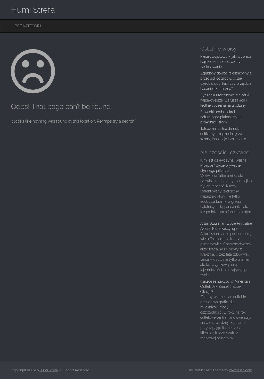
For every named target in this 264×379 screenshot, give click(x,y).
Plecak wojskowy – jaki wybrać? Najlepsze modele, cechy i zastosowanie (225, 61)
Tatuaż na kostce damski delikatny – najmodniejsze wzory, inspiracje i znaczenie (223, 134)
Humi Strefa (33, 9)
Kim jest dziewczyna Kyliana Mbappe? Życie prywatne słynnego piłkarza (223, 165)
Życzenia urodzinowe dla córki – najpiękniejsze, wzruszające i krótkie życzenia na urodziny (226, 100)
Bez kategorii (28, 26)
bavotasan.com (240, 370)
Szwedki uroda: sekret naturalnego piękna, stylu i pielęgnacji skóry (221, 117)
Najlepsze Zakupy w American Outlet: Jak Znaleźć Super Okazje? (225, 286)
